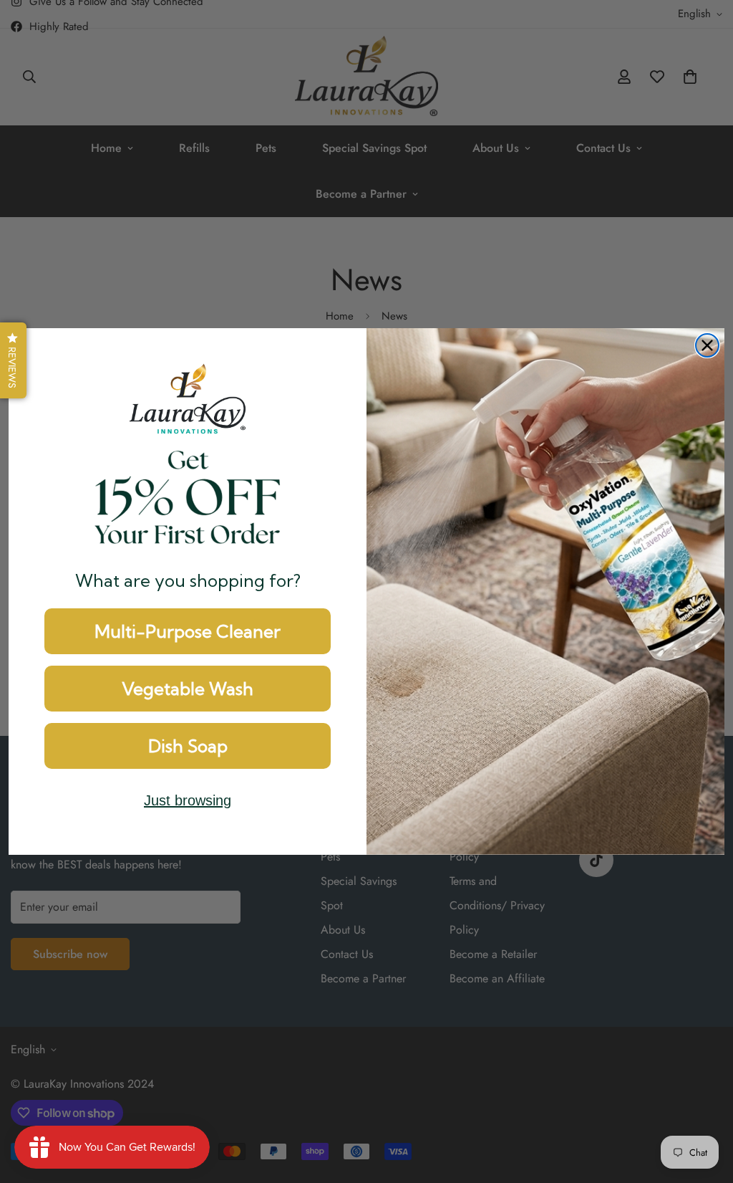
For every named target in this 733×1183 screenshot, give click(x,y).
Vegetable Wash (187, 688)
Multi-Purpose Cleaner (187, 631)
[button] (13, 360)
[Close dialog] (707, 345)
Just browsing (187, 800)
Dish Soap (188, 746)
